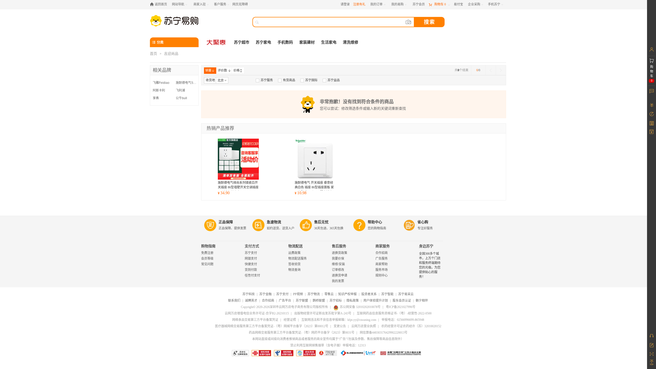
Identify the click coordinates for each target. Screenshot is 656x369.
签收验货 (294, 264)
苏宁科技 (248, 294)
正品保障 (226, 222)
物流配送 (295, 246)
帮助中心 (375, 222)
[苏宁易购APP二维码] (651, 353)
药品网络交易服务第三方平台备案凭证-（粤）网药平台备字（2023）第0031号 (301, 332)
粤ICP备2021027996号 (400, 307)
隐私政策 (352, 300)
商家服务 (382, 246)
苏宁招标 (336, 300)
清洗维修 (350, 42)
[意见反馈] (651, 344)
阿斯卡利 (159, 90)
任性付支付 (252, 275)
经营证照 (290, 320)
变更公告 (340, 326)
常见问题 (207, 264)
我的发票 (338, 281)
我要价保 (338, 258)
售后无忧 (321, 222)
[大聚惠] (216, 42)
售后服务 (339, 246)
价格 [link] (236, 70)
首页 (153, 54)
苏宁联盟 (302, 300)
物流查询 (294, 270)
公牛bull (181, 98)
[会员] (651, 49)
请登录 (345, 4)
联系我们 (234, 300)
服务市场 (381, 270)
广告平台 (285, 300)
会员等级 (207, 258)
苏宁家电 (263, 42)
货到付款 (251, 270)
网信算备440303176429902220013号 (383, 332)
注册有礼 (359, 4)
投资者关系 (369, 294)
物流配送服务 (297, 258)
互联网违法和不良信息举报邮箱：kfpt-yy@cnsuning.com (338, 320)
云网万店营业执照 (363, 326)
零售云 (329, 294)
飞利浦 (180, 90)
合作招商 (381, 253)
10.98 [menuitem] (300, 193)
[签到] (651, 123)
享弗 (156, 98)
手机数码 (285, 42)
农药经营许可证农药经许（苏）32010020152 (411, 326)
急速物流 (274, 222)
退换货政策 (339, 253)
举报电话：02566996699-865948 (403, 320)
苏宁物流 (314, 294)
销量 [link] (208, 70)
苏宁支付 (251, 253)
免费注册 (207, 253)
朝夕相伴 (422, 300)
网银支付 (251, 258)
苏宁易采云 (406, 294)
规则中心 (381, 275)
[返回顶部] (651, 362)
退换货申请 (339, 275)
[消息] (651, 91)
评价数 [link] (222, 70)
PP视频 (298, 294)
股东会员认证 (402, 300)
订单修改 (338, 270)
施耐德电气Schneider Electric (186, 83)
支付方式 (252, 246)
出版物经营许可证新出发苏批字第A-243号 (322, 313)
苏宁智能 (387, 294)
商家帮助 (381, 264)
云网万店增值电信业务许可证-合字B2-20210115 (257, 313)
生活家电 (328, 42)
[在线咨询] (651, 336)
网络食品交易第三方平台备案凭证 (255, 320)
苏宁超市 (241, 42)
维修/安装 (338, 264)
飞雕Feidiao (161, 83)
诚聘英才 (251, 300)
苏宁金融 (265, 294)
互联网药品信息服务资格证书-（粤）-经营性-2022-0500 (394, 313)
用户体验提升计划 (375, 300)
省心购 (422, 222)
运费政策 (294, 253)
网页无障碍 (240, 4)
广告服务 (381, 258)
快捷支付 (251, 264)
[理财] (651, 105)
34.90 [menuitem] (224, 193)
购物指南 (208, 246)
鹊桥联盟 (319, 300)
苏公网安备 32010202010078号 (360, 307)
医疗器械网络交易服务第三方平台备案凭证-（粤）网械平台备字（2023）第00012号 (271, 326)
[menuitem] (264, 80)
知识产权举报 (347, 294)
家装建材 (307, 42)
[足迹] (651, 114)
